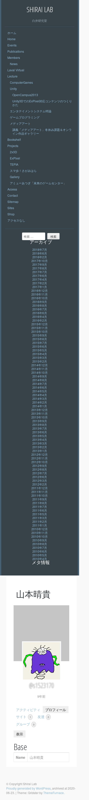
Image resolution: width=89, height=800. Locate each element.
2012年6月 (39, 477)
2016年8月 (39, 305)
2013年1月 (39, 451)
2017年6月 (39, 275)
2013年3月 (39, 443)
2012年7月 (39, 473)
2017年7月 (39, 272)
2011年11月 (39, 492)
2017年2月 (39, 283)
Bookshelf (14, 139)
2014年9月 (39, 376)
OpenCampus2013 (25, 95)
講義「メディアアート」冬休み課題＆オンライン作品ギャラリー (42, 131)
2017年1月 (39, 287)
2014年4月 (39, 395)
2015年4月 (39, 354)
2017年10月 (39, 261)
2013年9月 (39, 421)
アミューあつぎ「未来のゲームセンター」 (38, 183)
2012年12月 (39, 454)
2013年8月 (39, 424)
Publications (15, 51)
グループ (25, 724)
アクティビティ (28, 709)
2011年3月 (39, 518)
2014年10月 (39, 372)
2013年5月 (39, 436)
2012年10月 (39, 462)
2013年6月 (39, 432)
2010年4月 (39, 559)
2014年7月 (39, 383)
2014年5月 (39, 391)
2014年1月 (39, 406)
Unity (13, 88)
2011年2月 (39, 521)
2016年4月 (39, 316)
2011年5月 (39, 514)
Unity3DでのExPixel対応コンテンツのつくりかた (42, 103)
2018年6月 (39, 253)
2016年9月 (39, 302)
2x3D (13, 152)
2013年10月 (39, 417)
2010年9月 (39, 540)
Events (12, 45)
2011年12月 (39, 488)
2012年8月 (39, 469)
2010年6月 (39, 551)
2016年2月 (39, 320)
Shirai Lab (39, 9)
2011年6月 (39, 510)
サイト (23, 716)
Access (12, 189)
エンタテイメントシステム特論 (30, 111)
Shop (11, 214)
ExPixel (15, 158)
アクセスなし (16, 220)
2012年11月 (39, 458)
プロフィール (55, 709)
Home (11, 39)
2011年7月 (39, 506)
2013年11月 (39, 413)
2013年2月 (39, 447)
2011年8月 (39, 503)
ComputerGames (21, 82)
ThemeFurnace (53, 793)
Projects (12, 146)
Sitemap (13, 201)
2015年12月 (39, 324)
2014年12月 (39, 365)
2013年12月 (39, 410)
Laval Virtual (15, 70)
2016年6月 (39, 313)
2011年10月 (39, 495)
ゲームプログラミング (25, 117)
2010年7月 (39, 547)
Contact (12, 195)
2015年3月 (39, 357)
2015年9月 (39, 335)
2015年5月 (39, 350)
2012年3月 (39, 480)
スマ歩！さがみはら (23, 170)
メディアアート (20, 123)
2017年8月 (39, 268)
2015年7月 (39, 343)
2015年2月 (39, 361)
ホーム (11, 33)
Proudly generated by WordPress (28, 788)
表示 (19, 733)
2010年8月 (39, 544)
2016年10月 (39, 298)
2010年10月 (39, 536)
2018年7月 (39, 249)
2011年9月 (39, 499)
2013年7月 (39, 428)
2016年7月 (39, 309)
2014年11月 (39, 369)
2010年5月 (39, 555)
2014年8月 (39, 380)
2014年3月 (39, 398)
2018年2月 (39, 257)
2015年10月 (39, 331)
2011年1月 (39, 525)
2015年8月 (39, 339)
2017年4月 (39, 279)
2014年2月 (39, 402)
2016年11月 (39, 294)
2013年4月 (39, 439)
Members (13, 57)
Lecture (12, 76)
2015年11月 (39, 328)
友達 (43, 716)
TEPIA (14, 164)
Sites (10, 208)
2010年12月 (39, 529)
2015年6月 (39, 346)
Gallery (15, 177)
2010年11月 (39, 533)
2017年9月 (39, 264)
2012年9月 (39, 465)
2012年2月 (39, 484)
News (14, 64)
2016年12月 (39, 290)
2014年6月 (39, 387)
